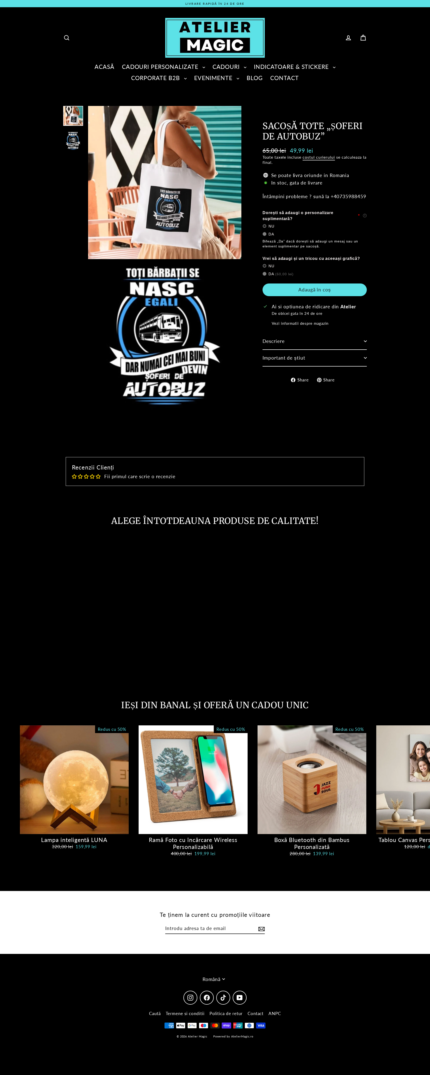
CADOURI (227, 66)
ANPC (275, 1013)
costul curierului (319, 156)
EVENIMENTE (214, 77)
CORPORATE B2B (156, 77)
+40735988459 (348, 196)
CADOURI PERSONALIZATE (161, 66)
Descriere (274, 341)
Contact (256, 1013)
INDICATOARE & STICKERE (292, 66)
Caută (155, 1013)
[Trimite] (261, 928)
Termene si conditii (185, 1013)
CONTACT (284, 77)
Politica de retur (226, 1013)
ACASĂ (104, 66)
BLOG (255, 77)
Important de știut (284, 357)
